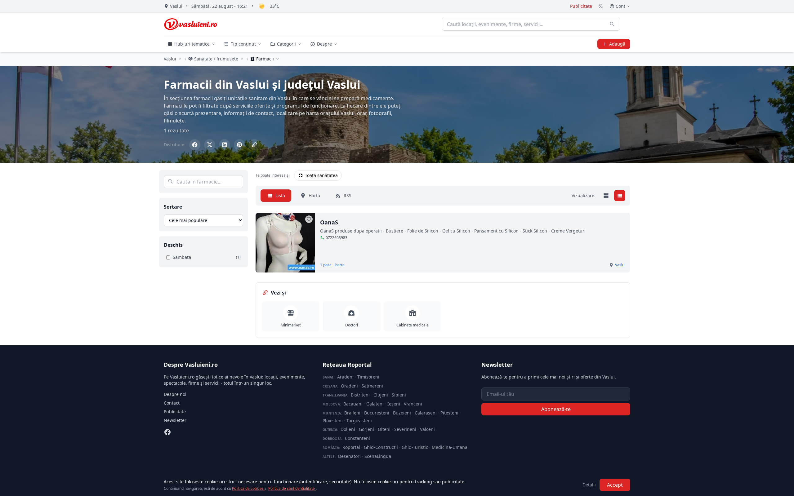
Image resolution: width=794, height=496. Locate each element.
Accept (615, 484)
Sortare (173, 206)
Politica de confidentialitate (292, 488)
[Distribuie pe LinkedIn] (224, 144)
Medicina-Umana (449, 447)
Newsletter (175, 420)
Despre (324, 44)
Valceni (427, 429)
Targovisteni (359, 420)
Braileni (352, 413)
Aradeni (345, 377)
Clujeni (380, 395)
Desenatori (349, 456)
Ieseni (393, 404)
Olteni (384, 429)
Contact (172, 403)
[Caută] (612, 24)
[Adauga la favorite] (309, 219)
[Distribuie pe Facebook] (194, 144)
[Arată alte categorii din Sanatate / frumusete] (242, 58)
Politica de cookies (248, 488)
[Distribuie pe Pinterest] (239, 144)
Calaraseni (426, 413)
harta (340, 265)
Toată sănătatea (321, 175)
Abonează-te (556, 409)
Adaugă (617, 44)
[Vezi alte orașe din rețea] (180, 58)
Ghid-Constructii (381, 447)
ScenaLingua (377, 456)
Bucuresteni (376, 413)
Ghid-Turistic (415, 447)
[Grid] (606, 195)
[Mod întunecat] (600, 6)
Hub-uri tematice (192, 44)
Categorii (286, 44)
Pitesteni (449, 413)
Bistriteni (360, 395)
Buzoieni (402, 413)
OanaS (329, 222)
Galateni (375, 404)
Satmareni (372, 386)
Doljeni (348, 429)
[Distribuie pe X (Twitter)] (209, 144)
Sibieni (399, 395)
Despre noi (175, 394)
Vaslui (170, 59)
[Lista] (619, 195)
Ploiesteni (333, 420)
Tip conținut (243, 44)
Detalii (589, 485)
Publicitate (581, 6)
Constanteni (357, 438)
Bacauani (353, 404)
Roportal (351, 447)
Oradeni (349, 386)
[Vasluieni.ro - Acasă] (190, 24)
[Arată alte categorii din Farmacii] (277, 58)
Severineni (405, 429)
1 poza (326, 265)
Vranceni (413, 404)
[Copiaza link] (254, 144)
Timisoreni (368, 377)
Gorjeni (366, 429)
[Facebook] (167, 432)
